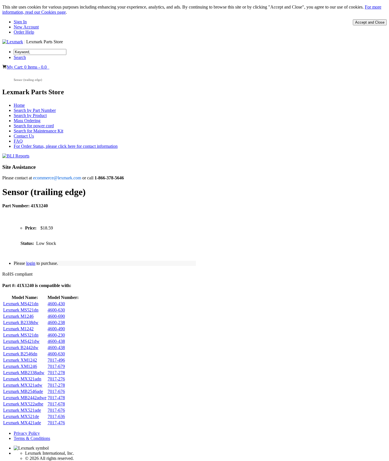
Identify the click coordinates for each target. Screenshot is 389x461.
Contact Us (24, 136)
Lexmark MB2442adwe (24, 397)
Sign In (20, 21)
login (30, 263)
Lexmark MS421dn (20, 303)
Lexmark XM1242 (20, 360)
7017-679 (56, 366)
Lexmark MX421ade (22, 422)
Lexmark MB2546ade (23, 391)
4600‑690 (56, 316)
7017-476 (56, 422)
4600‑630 (56, 310)
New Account (26, 26)
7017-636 (56, 416)
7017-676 (56, 391)
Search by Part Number (35, 110)
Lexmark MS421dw (21, 341)
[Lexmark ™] (12, 41)
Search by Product (30, 115)
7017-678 (56, 403)
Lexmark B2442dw (20, 347)
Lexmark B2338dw (20, 322)
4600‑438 (56, 341)
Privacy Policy (27, 433)
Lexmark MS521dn (20, 310)
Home (19, 105)
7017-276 (56, 378)
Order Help (24, 32)
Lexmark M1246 (18, 316)
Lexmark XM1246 (20, 366)
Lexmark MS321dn (20, 335)
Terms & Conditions (32, 438)
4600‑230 (56, 335)
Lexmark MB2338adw (23, 372)
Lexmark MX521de (21, 416)
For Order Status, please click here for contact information (66, 146)
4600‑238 (56, 322)
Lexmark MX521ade (22, 410)
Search (20, 57)
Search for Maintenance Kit (38, 130)
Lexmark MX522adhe (23, 403)
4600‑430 (56, 303)
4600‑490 (56, 328)
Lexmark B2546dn (20, 353)
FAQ (18, 141)
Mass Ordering (27, 120)
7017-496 (56, 360)
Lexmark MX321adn (22, 378)
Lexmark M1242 (18, 328)
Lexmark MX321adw (22, 385)
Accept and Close (369, 22)
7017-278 (56, 372)
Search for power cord (34, 125)
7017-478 (56, 397)
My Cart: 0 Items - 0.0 (27, 67)
